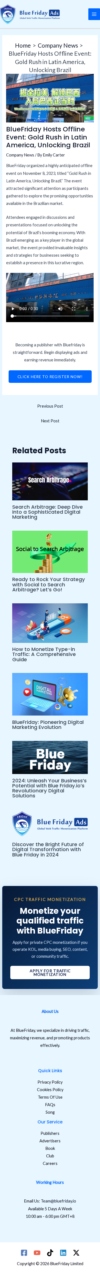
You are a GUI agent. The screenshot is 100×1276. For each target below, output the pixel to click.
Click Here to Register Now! (50, 376)
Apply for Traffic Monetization (50, 972)
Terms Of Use (50, 1097)
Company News (20, 155)
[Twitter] (76, 1252)
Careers (50, 1163)
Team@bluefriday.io (58, 1201)
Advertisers (50, 1140)
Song (50, 1112)
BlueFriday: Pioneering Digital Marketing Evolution (48, 725)
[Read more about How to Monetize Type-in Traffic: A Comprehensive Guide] (50, 622)
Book (50, 1148)
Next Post (50, 420)
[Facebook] (24, 1252)
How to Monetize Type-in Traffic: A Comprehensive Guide (44, 654)
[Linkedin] (63, 1252)
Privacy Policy (50, 1082)
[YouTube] (37, 1252)
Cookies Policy (50, 1089)
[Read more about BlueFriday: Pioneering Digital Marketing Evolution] (50, 693)
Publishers (50, 1133)
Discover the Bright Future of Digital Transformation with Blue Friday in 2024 (48, 849)
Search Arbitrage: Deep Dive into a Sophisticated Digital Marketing (47, 511)
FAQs (50, 1104)
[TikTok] (50, 1252)
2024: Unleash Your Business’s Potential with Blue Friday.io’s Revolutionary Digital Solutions (49, 788)
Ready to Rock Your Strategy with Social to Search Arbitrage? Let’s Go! (48, 584)
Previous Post (50, 406)
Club (50, 1155)
